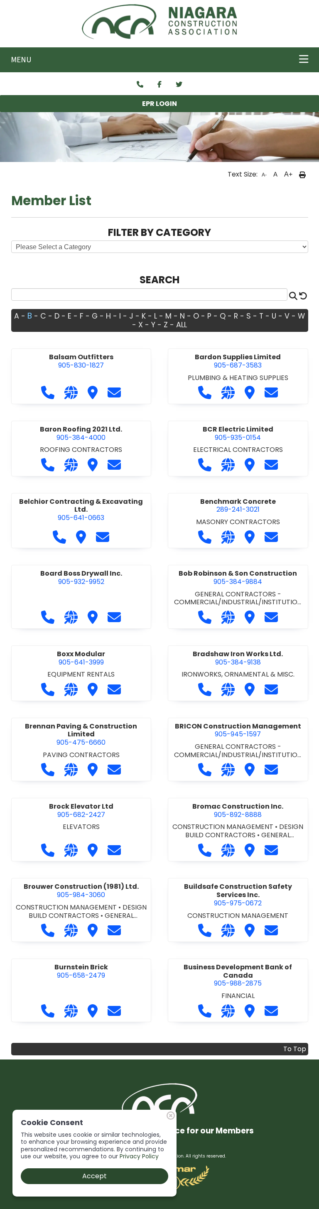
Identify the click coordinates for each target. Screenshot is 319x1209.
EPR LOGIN (159, 103)
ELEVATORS (81, 826)
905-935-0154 (238, 433)
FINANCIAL (238, 996)
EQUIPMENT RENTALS (81, 674)
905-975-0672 (238, 894)
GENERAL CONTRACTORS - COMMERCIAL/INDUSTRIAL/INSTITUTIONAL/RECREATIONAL (238, 602)
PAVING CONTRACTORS (81, 755)
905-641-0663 (81, 509)
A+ (288, 174)
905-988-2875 (238, 975)
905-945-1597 (238, 730)
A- (264, 175)
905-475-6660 (81, 734)
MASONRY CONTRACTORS (238, 522)
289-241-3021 (238, 506)
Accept (94, 1176)
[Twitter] (179, 85)
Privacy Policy (139, 1156)
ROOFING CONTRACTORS (81, 449)
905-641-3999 (81, 658)
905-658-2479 (81, 971)
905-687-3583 (238, 361)
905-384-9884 (238, 577)
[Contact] (140, 85)
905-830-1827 (81, 361)
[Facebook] (159, 85)
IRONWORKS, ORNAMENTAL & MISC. (238, 674)
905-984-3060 (81, 891)
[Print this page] (302, 174)
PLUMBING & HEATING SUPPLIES (238, 378)
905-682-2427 (81, 810)
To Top (294, 1049)
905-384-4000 (81, 433)
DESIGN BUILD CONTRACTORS (244, 831)
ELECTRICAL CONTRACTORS (238, 449)
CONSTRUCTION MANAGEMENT (223, 826)
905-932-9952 (81, 577)
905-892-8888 (237, 810)
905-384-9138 (238, 658)
